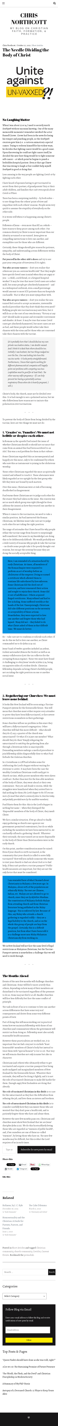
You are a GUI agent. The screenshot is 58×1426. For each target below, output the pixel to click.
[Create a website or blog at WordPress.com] (29, 1417)
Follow (29, 1340)
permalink (29, 1255)
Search (53, 3)
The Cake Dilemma (38, 1205)
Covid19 (37, 1251)
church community (23, 1251)
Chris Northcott (29, 18)
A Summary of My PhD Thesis (16, 1383)
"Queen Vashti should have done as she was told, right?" (29, 1360)
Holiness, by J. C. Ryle (13, 1205)
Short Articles (37, 45)
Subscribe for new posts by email (36, 1149)
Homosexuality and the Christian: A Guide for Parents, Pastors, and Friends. (14, 1223)
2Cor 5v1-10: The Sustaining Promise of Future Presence (29, 1366)
